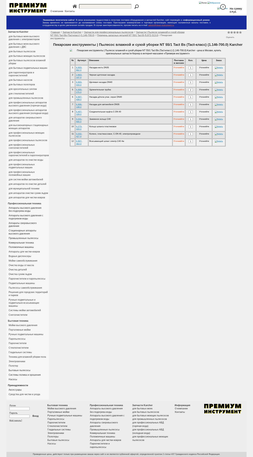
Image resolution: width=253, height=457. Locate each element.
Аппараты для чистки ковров (24, 251)
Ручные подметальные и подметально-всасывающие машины (24, 303)
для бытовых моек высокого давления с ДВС (24, 45)
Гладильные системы (20, 352)
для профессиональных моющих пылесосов (26, 134)
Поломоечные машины (21, 247)
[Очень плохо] (228, 32)
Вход (36, 416)
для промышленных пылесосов (26, 98)
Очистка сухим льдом (20, 274)
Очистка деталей (18, 269)
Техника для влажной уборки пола (27, 357)
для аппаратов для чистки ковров (27, 197)
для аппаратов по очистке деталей (27, 184)
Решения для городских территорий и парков (28, 293)
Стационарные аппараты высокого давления (22, 232)
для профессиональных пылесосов (28, 140)
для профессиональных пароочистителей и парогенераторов (29, 154)
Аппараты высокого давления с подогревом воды (26, 217)
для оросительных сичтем (23, 89)
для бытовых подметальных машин (28, 68)
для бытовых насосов (20, 80)
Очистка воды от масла (21, 265)
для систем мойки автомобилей (26, 179)
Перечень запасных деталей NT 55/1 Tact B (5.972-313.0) (127, 35)
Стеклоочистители (19, 348)
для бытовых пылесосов (22, 51)
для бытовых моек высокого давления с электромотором (24, 38)
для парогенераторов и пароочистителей (21, 74)
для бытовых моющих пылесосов (27, 56)
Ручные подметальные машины (26, 334)
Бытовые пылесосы (19, 370)
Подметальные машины (22, 283)
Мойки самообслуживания (23, 260)
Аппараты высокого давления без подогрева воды (25, 209)
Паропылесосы (17, 339)
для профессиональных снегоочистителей (22, 146)
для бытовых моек (142, 408)
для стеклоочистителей (21, 93)
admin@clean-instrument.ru (161, 25)
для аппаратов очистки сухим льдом (28, 193)
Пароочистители (18, 343)
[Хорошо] (237, 32)
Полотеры (53, 436)
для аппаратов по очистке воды (26, 160)
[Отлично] (240, 32)
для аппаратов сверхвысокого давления (25, 119)
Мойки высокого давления (23, 325)
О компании (56, 11)
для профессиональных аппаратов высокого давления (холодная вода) (28, 111)
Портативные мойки (20, 330)
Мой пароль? (15, 420)
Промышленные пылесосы (23, 238)
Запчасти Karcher (18, 32)
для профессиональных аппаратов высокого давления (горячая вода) (28, 104)
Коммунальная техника (21, 242)
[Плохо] (231, 32)
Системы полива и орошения (25, 375)
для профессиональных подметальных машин (22, 166)
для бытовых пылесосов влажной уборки (27, 62)
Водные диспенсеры (20, 256)
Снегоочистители (18, 315)
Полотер (13, 366)
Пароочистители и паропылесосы (27, 278)
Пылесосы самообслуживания (25, 288)
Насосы (13, 379)
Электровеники (17, 361)
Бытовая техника (18, 320)
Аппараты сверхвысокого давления (23, 224)
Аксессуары (15, 390)
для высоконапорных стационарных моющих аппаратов (28, 127)
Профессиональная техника (24, 203)
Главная (55, 32)
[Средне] (234, 32)
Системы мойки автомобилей (25, 310)
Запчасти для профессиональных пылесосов (108, 32)
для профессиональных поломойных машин (22, 173)
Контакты (70, 11)
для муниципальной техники (24, 188)
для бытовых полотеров (22, 84)
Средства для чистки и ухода (24, 394)
